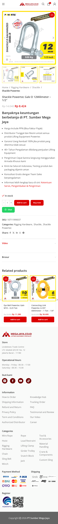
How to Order (9, 397)
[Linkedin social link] (16, 233)
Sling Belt (6, 458)
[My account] (54, 4)
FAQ (32, 407)
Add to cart (22, 202)
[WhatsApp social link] (20, 233)
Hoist (4, 440)
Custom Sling (46, 459)
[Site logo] (29, 3)
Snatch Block (27, 455)
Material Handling (44, 445)
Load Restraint (28, 440)
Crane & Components (46, 453)
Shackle (36, 87)
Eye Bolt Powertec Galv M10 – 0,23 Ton (14, 306)
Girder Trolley (28, 450)
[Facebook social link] (10, 233)
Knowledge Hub (38, 397)
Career (33, 422)
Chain (5, 453)
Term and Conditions (12, 417)
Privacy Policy (9, 412)
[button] (4, 37)
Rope (23, 435)
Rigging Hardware (20, 87)
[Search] (43, 4)
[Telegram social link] (23, 233)
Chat (10, 209)
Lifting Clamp (27, 445)
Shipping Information (13, 402)
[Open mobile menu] (3, 4)
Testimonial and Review (42, 412)
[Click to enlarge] (7, 60)
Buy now (37, 202)
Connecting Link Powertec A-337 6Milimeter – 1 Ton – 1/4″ (42, 308)
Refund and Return (11, 407)
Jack (23, 460)
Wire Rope (7, 435)
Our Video (35, 417)
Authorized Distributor (13, 422)
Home (5, 87)
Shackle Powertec (11, 90)
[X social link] (13, 233)
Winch (5, 463)
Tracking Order (37, 402)
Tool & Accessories (45, 437)
